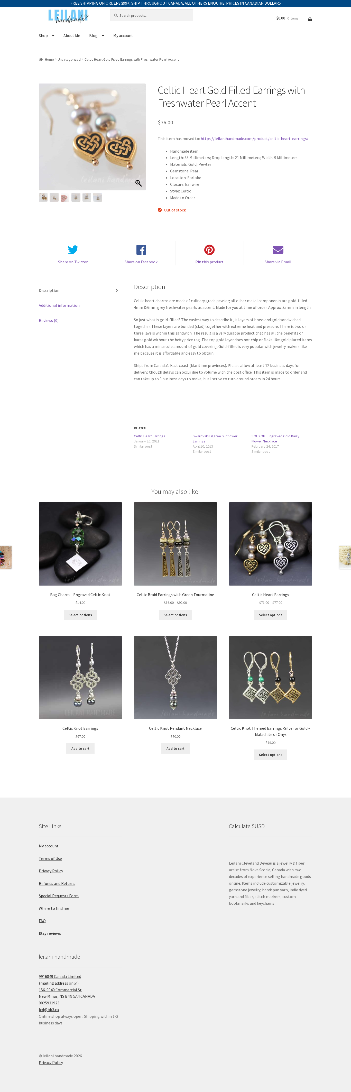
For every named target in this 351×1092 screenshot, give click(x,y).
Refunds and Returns (57, 883)
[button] (139, 139)
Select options (80, 615)
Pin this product (209, 261)
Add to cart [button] (80, 748)
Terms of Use (50, 858)
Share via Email (278, 261)
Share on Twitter (73, 261)
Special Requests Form (59, 895)
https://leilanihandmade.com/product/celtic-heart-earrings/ (254, 138)
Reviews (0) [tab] (49, 320)
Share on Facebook (141, 261)
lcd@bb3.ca (49, 1009)
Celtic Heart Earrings (149, 436)
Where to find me (54, 908)
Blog (93, 35)
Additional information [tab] (59, 305)
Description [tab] (49, 290)
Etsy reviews (50, 933)
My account (123, 35)
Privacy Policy (51, 870)
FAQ (42, 920)
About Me (71, 35)
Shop (43, 35)
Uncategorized (69, 59)
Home (49, 59)
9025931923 (49, 1002)
